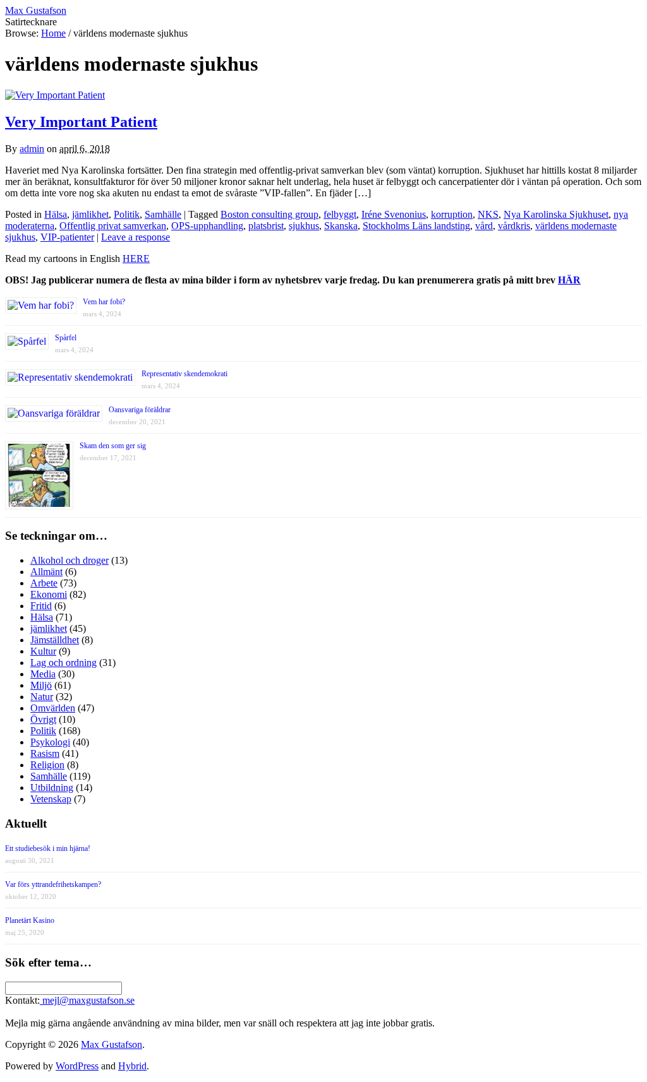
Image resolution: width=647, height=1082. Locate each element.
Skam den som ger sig (113, 445)
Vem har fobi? (104, 301)
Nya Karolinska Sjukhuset (556, 214)
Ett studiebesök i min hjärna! (47, 848)
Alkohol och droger (69, 560)
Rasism (44, 753)
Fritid (41, 605)
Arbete (43, 583)
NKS (488, 214)
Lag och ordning (63, 662)
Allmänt (46, 571)
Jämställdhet (54, 639)
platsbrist (266, 225)
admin (32, 148)
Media (43, 674)
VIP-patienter (67, 237)
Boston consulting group (269, 214)
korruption (452, 214)
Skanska (341, 225)
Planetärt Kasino (29, 920)
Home (53, 33)
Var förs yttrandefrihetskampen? (53, 884)
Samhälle (163, 214)
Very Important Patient (81, 122)
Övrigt (43, 719)
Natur (41, 696)
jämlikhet (90, 214)
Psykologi (50, 742)
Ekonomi (48, 594)
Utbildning (51, 787)
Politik (127, 214)
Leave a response (135, 237)
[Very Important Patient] (55, 95)
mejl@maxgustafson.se (87, 1000)
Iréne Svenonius (393, 214)
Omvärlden (52, 708)
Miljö (41, 685)
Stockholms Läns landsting (416, 225)
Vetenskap (50, 799)
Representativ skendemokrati (184, 373)
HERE (136, 258)
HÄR (569, 280)
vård (484, 225)
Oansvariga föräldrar (140, 409)
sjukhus (304, 225)
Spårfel (65, 337)
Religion (47, 764)
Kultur (43, 651)
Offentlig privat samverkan (112, 225)
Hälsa (55, 214)
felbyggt (340, 214)
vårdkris (514, 225)
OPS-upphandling (207, 225)
